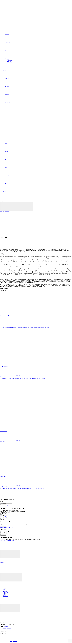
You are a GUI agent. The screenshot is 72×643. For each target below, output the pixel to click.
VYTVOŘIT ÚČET (3, 515)
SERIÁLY (4, 594)
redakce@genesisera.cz (7, 628)
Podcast (4, 589)
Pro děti (8, 59)
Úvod (1, 211)
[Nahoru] (8, 548)
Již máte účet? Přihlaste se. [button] (4, 516)
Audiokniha (4, 583)
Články (4, 211)
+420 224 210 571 (6, 626)
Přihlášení (2, 562)
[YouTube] (40, 200)
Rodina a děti (5, 593)
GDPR (5, 519)
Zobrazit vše (2, 598)
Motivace (4, 587)
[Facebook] (8, 200)
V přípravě (4, 595)
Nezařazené (4, 588)
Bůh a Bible (9, 61)
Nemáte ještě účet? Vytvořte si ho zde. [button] (6, 527)
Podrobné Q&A (5, 591)
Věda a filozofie (5, 596)
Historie (4, 585)
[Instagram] (24, 200)
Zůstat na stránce (3, 540)
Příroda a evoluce (10, 60)
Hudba (4, 586)
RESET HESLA (3, 526)
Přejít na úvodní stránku (10, 540)
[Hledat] (16, 206)
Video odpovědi (9, 62)
